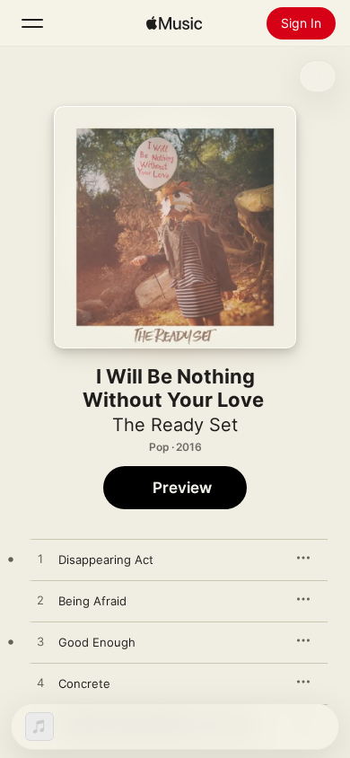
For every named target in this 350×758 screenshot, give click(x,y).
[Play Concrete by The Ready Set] (40, 683)
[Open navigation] (32, 23)
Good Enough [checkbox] (97, 642)
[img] (174, 23)
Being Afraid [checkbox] (92, 601)
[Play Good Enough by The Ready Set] (40, 642)
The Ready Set (175, 425)
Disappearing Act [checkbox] (105, 559)
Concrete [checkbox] (84, 683)
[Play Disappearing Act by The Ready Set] (40, 559)
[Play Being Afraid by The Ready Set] (40, 601)
